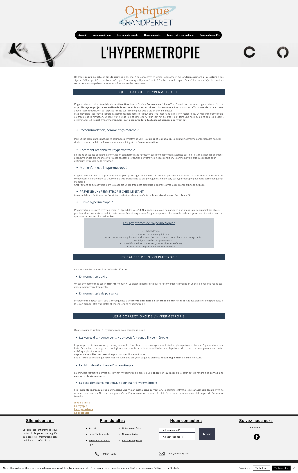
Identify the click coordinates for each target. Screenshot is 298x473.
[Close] (294, 468)
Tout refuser (261, 468)
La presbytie (81, 412)
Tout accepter (281, 468)
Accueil (94, 428)
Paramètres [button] (244, 468)
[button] (101, 35)
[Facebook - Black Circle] (257, 437)
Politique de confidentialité (166, 468)
